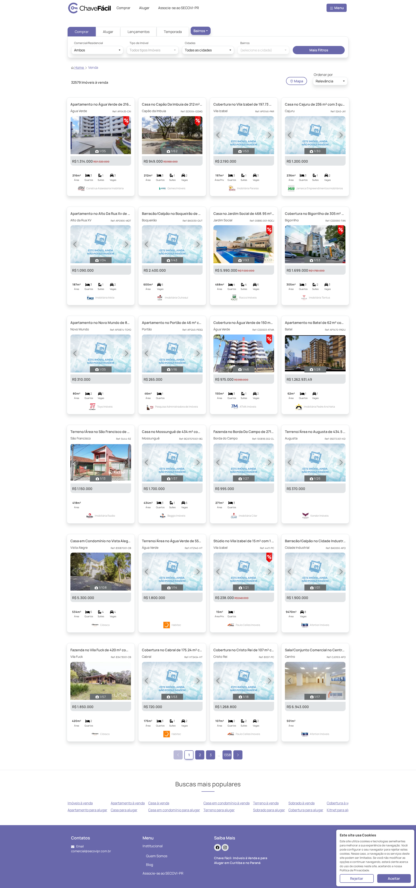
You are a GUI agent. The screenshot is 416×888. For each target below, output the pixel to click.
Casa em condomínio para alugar (174, 810)
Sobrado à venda (301, 803)
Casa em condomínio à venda (226, 803)
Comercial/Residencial (88, 43)
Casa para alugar (124, 810)
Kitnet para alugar (341, 810)
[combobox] (201, 31)
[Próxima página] (237, 754)
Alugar (108, 31)
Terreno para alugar (219, 810)
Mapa (298, 81)
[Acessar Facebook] (217, 847)
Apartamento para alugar (87, 810)
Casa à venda (158, 803)
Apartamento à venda (128, 803)
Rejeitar (356, 878)
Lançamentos (139, 31)
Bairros (245, 43)
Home (79, 67)
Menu (339, 7)
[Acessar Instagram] (225, 847)
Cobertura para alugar (305, 810)
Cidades (190, 43)
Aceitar (394, 878)
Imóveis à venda (80, 803)
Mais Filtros (318, 50)
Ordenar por (323, 74)
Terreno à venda (266, 803)
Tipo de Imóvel (139, 43)
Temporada (173, 31)
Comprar (82, 31)
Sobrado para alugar (269, 810)
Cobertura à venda (341, 803)
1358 (227, 755)
